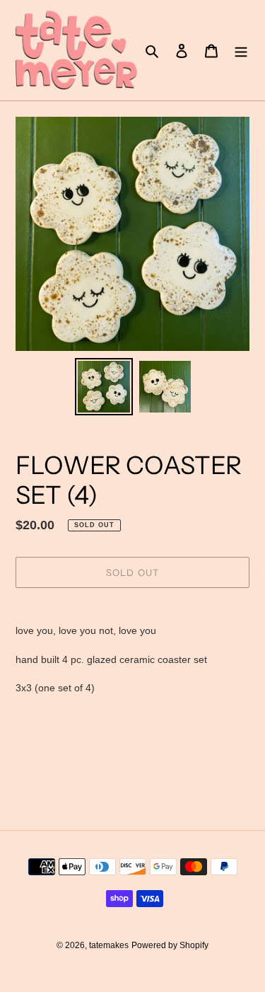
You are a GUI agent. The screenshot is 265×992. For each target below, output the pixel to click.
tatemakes (109, 945)
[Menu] (241, 50)
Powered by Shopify (169, 945)
